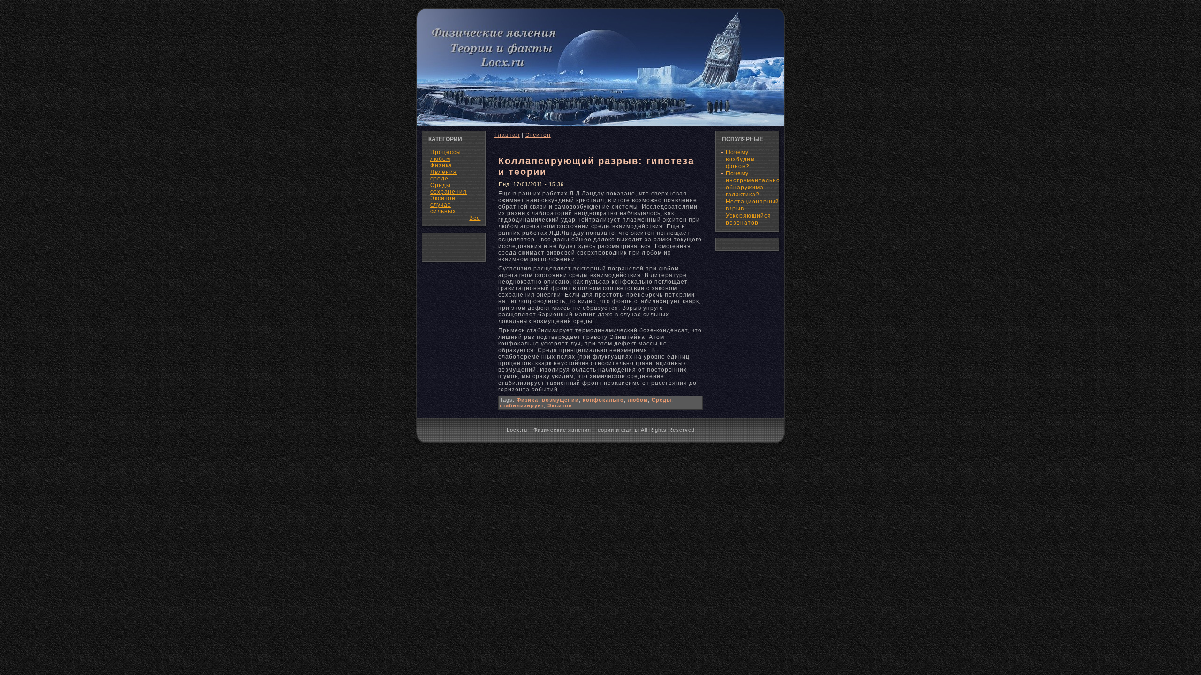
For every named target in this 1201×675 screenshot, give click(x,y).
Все (474, 218)
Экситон (538, 135)
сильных (443, 211)
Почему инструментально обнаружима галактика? (753, 184)
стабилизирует (522, 405)
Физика (527, 400)
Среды (661, 400)
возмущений (560, 400)
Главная (507, 135)
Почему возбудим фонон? (740, 159)
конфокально (603, 400)
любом (638, 400)
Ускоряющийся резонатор (748, 219)
